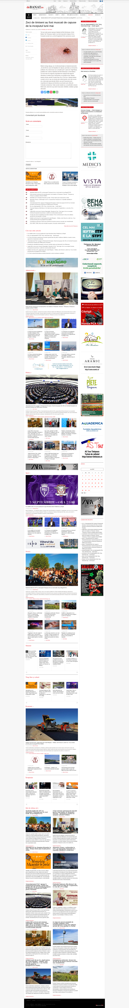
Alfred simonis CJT (32, 317)
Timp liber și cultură (72, 14)
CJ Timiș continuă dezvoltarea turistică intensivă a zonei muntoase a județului (35, 356)
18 (92, 483)
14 (101, 479)
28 (101, 486)
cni (36, 317)
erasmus (30, 598)
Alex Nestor (35, 409)
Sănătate (90, 14)
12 (95, 479)
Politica (28, 372)
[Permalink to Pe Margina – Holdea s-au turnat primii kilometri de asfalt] (52, 759)
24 (89, 486)
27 (98, 486)
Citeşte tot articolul (29, 316)
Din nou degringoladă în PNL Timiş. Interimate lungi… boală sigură (45, 206)
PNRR (54, 416)
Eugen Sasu (83, 84)
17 (89, 483)
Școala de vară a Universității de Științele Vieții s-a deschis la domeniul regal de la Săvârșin (31, 793)
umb (48, 753)
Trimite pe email (30, 43)
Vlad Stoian (49, 29)
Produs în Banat (85, 107)
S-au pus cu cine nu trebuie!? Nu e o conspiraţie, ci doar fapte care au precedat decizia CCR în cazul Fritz (92, 56)
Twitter (28, 34)
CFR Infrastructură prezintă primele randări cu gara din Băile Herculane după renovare (69, 769)
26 (95, 486)
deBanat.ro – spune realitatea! (35, 1004)
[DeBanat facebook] (100, 2)
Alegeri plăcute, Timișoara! (89, 98)
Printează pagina (30, 46)
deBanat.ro (83, 123)
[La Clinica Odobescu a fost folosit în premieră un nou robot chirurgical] (72, 653)
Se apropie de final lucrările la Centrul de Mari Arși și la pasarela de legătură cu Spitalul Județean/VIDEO (58, 661)
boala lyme (28, 57)
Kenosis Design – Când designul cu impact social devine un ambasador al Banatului (91, 111)
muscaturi (28, 58)
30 (85, 490)
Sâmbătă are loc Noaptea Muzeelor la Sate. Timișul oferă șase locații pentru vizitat (33, 183)
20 (98, 483)
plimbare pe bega (36, 598)
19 (95, 483)
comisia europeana (40, 416)
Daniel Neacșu (35, 508)
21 (101, 483)
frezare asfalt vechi (32, 753)
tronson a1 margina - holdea (41, 753)
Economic (82, 14)
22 (82, 486)
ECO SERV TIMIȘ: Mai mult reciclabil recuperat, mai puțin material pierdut (47, 223)
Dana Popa (62, 888)
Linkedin (28, 40)
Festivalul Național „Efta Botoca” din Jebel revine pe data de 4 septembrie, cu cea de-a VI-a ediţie (45, 693)
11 (92, 479)
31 (89, 490)
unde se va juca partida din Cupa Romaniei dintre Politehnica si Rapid (60, 516)
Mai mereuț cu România (88, 71)
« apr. (82, 492)
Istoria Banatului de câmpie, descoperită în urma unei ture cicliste (58, 692)
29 (82, 490)
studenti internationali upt (43, 598)
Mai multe (97, 14)
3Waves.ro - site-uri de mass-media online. (38, 1005)
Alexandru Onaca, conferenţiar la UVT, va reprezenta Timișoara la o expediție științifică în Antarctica (64, 849)
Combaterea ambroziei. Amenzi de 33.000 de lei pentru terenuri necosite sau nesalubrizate (51, 221)
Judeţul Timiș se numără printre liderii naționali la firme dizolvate (35, 769)
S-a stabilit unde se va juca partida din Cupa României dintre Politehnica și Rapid (45, 506)
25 (92, 486)
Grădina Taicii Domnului (86, 68)
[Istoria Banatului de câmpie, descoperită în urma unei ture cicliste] (58, 685)
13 (98, 479)
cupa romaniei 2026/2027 (33, 516)
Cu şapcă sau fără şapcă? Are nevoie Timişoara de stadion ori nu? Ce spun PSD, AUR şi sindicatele (92, 61)
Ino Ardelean (31, 439)
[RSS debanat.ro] (102, 2)
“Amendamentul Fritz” (33, 416)
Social (28, 551)
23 (85, 486)
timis (31, 58)
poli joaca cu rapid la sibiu (43, 516)
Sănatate (28, 645)
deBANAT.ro (64, 7)
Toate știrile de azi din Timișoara (70, 226)
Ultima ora (87, 21)
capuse (32, 57)
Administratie (30, 270)
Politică (51, 14)
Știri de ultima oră (32, 808)
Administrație (42, 14)
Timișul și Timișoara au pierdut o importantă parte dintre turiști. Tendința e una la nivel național (69, 184)
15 (82, 483)
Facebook (29, 37)
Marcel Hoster (35, 309)
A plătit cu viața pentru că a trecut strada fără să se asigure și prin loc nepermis (69, 614)
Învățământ (29, 777)
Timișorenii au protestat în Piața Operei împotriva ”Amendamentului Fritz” (68, 455)
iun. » (85, 492)
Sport (57, 14)
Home (34, 14)
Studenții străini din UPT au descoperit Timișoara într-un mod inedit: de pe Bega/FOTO (58, 17)
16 (85, 483)
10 (89, 479)
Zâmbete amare (92, 21)
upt (49, 598)
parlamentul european (48, 416)
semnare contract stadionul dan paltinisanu (45, 317)
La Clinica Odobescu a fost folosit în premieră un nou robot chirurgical (72, 660)
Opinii (62, 14)
